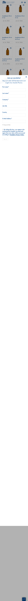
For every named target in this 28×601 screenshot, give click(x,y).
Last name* (5, 93)
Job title (4, 106)
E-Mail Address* (7, 118)
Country (4, 112)
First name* (5, 87)
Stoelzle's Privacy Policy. (17, 135)
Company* (5, 99)
